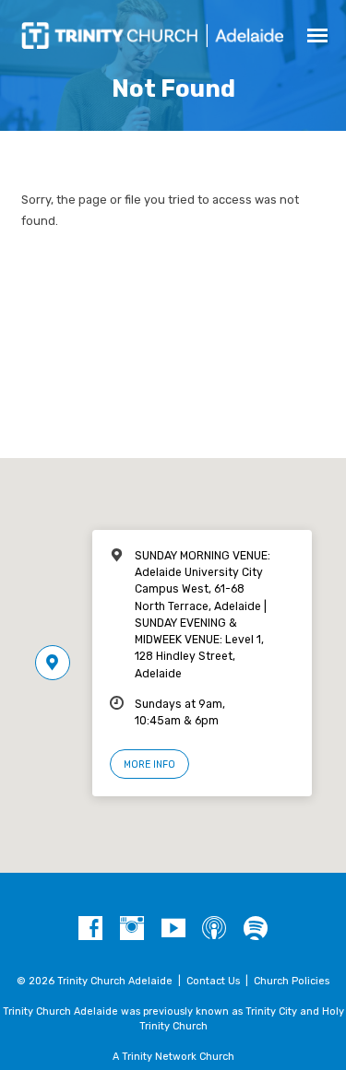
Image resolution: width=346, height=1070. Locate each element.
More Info (149, 764)
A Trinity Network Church (173, 1057)
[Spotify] (256, 929)
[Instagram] (132, 929)
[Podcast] (214, 929)
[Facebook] (90, 929)
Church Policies (291, 981)
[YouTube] (173, 929)
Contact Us (213, 981)
